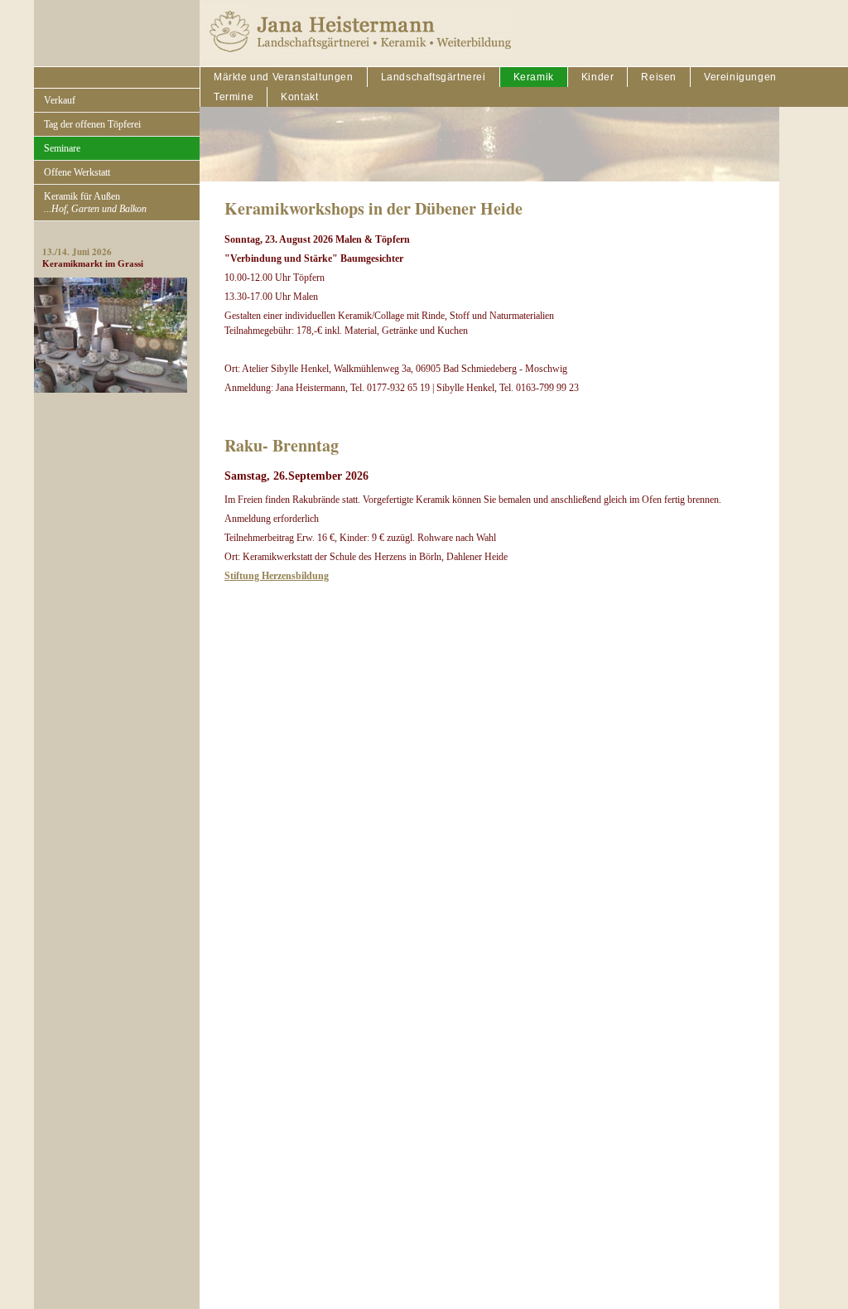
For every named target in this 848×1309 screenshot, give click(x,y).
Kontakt (299, 97)
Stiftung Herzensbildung (276, 576)
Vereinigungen (740, 77)
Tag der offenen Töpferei (92, 124)
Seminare (62, 148)
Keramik (533, 77)
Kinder (597, 77)
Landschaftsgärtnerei (433, 77)
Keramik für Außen (95, 203)
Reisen (659, 77)
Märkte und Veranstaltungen (284, 77)
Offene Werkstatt (77, 172)
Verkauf (59, 100)
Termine (233, 97)
